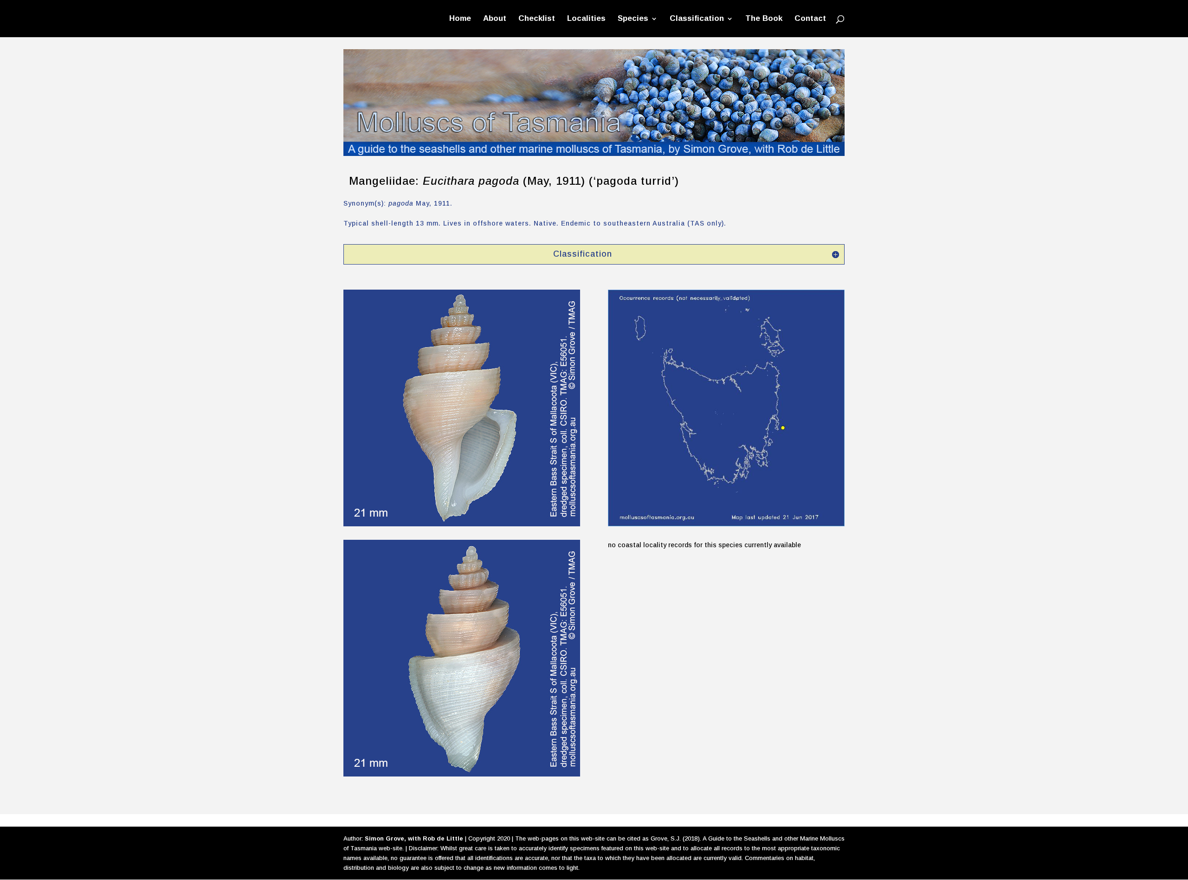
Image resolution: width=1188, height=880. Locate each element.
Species (633, 19)
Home (460, 19)
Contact (810, 19)
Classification (697, 19)
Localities (586, 19)
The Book (763, 19)
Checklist (536, 19)
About (494, 19)
